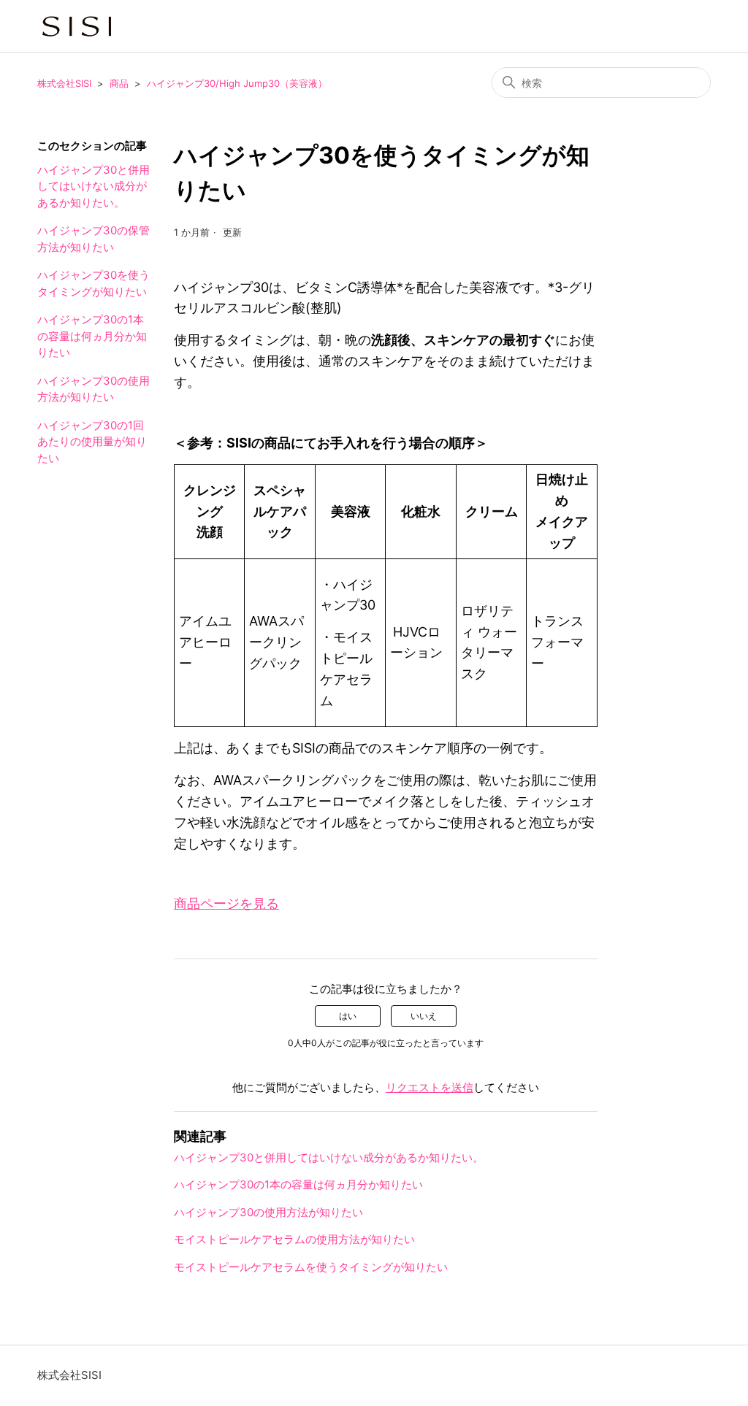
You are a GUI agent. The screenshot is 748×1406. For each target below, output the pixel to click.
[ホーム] (76, 25)
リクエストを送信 (429, 1087)
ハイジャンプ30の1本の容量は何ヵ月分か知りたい (92, 335)
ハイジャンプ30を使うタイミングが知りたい (93, 283)
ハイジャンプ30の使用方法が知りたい (93, 389)
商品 (119, 83)
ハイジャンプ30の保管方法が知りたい (93, 238)
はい (347, 1015)
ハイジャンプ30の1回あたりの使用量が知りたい (92, 441)
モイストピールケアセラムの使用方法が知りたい (294, 1239)
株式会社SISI (64, 83)
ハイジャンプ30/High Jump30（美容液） (237, 83)
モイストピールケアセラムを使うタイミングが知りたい (311, 1267)
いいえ (424, 1015)
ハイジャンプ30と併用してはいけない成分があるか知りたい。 (93, 186)
